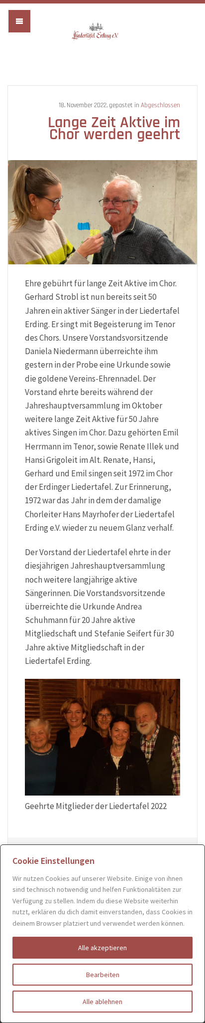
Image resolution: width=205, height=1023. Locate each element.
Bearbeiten (102, 974)
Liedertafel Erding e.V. (102, 31)
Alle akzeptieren (102, 947)
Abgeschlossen (160, 105)
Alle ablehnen (102, 1001)
